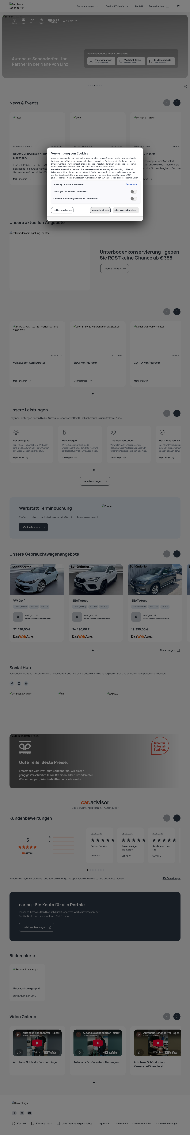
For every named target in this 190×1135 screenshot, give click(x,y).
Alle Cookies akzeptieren (125, 210)
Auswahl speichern (100, 210)
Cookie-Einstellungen (62, 210)
